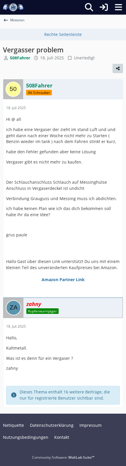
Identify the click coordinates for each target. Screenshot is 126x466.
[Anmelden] (104, 7)
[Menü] (118, 7)
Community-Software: (63, 457)
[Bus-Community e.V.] (13, 7)
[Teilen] (118, 68)
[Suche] (89, 7)
